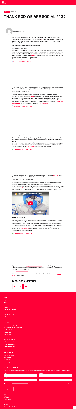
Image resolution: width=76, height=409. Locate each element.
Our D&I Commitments (10, 339)
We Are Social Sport (9, 312)
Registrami (8, 389)
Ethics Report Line (9, 337)
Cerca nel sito (7, 322)
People (5, 302)
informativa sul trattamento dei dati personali (20, 383)
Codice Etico (8, 332)
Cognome (41, 373)
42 (42, 39)
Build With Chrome (24, 187)
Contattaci (6, 307)
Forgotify (33, 55)
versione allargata (30, 146)
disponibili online (25, 228)
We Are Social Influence (10, 309)
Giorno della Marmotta (22, 271)
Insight (5, 300)
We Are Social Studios (10, 314)
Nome (5, 373)
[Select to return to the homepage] (4, 2)
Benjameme (56, 175)
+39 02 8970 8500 (7, 359)
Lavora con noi (7, 304)
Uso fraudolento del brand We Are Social (13, 327)
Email (40, 377)
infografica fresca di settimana (34, 266)
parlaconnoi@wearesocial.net (10, 362)
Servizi (5, 297)
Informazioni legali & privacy (10, 325)
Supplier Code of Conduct (9, 329)
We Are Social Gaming (10, 316)
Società (5, 377)
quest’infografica (44, 103)
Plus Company (8, 334)
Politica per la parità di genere (12, 341)
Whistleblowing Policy (10, 346)
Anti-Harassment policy (10, 344)
